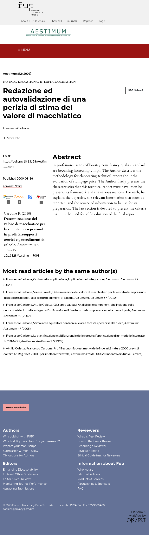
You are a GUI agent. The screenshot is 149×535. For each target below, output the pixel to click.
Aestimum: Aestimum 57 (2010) (95, 297)
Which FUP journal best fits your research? (31, 441)
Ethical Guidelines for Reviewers (98, 455)
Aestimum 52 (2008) (17, 73)
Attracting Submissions (18, 488)
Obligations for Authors (18, 455)
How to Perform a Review (94, 441)
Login (102, 21)
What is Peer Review (91, 436)
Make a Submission (16, 407)
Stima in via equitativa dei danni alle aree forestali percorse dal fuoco (78, 323)
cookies (7, 508)
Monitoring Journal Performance (25, 483)
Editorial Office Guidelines (20, 474)
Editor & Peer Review (17, 479)
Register (88, 21)
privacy (18, 508)
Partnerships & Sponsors (93, 483)
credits (29, 508)
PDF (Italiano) (135, 90)
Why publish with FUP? (19, 436)
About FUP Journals (33, 21)
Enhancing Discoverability (20, 469)
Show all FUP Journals (64, 21)
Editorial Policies (88, 474)
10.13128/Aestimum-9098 (21, 255)
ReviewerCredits (88, 450)
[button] (11, 137)
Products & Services (90, 479)
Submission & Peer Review (20, 450)
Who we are (85, 469)
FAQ (80, 488)
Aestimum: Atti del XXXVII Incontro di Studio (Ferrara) (106, 354)
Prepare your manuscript (19, 446)
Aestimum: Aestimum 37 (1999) (42, 341)
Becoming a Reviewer (91, 446)
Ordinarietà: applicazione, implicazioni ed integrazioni (69, 279)
